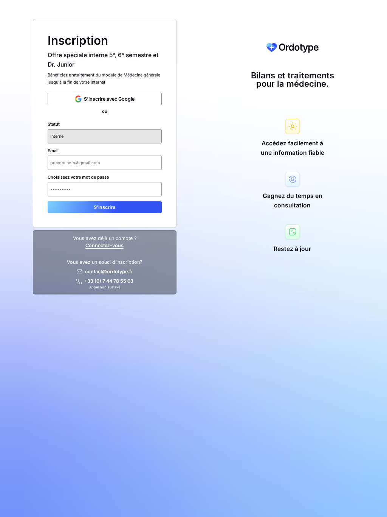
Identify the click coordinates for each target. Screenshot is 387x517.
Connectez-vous (104, 245)
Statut (54, 124)
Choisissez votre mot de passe (78, 177)
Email (53, 150)
